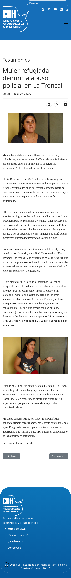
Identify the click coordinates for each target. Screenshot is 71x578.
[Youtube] (55, 9)
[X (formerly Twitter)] (57, 104)
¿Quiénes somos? (18, 535)
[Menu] (66, 25)
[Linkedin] (61, 9)
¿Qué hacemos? (17, 541)
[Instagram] (67, 9)
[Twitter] (49, 9)
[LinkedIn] (65, 104)
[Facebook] (43, 9)
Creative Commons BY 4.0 (35, 568)
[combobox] (47, 3)
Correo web (14, 547)
